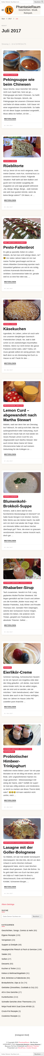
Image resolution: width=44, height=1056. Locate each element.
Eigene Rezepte (8, 935)
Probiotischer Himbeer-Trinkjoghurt (15, 761)
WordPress (22, 1048)
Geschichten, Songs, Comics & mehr (17, 930)
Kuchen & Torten (10, 161)
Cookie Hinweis (31, 1048)
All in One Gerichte (10, 992)
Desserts (7, 667)
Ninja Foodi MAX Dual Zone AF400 (17, 1006)
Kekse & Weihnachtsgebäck (14, 973)
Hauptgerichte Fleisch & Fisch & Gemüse (18, 842)
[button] (42, 2)
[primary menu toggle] (3, 10)
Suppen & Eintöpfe (10, 74)
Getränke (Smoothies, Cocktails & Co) (17, 582)
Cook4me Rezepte (10, 1016)
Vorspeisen (6, 940)
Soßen (4, 959)
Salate (4, 954)
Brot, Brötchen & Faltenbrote (15, 242)
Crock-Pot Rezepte (10, 1011)
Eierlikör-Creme (17, 672)
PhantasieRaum (28, 7)
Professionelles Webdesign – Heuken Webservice (28, 1044)
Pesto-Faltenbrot (18, 247)
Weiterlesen (10, 119)
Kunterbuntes (9, 751)
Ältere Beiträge (8, 904)
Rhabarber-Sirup (18, 587)
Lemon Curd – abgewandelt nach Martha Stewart (20, 415)
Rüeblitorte (13, 166)
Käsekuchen (14, 329)
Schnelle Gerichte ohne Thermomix (17, 1002)
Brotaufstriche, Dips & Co (13, 405)
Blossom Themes (33, 1046)
